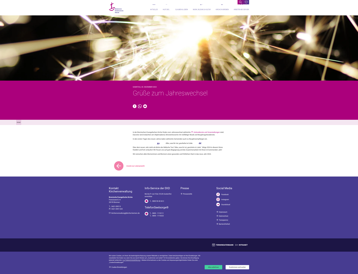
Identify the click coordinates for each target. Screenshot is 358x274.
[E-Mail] (145, 106)
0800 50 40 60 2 (158, 201)
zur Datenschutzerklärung (131, 260)
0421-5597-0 (116, 206)
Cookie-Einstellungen (119, 267)
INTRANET (243, 245)
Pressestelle (187, 194)
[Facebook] (134, 106)
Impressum (223, 212)
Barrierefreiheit (224, 224)
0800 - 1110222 (158, 216)
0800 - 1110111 (158, 213)
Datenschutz (223, 216)
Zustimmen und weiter (237, 267)
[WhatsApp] (140, 106)
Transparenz (223, 220)
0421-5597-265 (117, 209)
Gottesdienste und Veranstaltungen (207, 132)
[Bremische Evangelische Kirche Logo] (116, 7)
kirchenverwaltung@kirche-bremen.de (125, 213)
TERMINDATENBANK (225, 245)
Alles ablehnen (213, 267)
